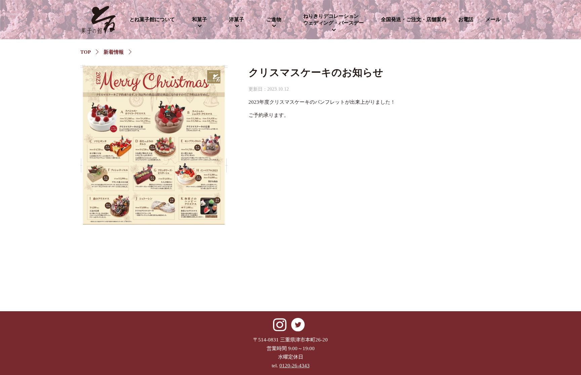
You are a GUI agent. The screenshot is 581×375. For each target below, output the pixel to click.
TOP (85, 52)
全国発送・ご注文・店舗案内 (414, 19)
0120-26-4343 (294, 365)
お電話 (465, 19)
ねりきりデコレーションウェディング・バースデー (333, 19)
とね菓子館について (152, 19)
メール (493, 19)
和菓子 (199, 19)
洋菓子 (236, 19)
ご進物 (273, 19)
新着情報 (114, 52)
